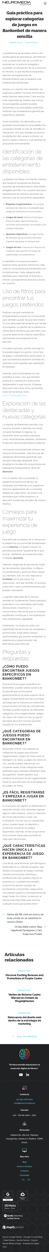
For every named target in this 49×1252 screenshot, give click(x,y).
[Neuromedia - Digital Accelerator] (16, 4)
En (29, 1180)
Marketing (31, 42)
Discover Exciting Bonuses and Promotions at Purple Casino (24, 976)
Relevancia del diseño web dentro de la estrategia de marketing (24, 1020)
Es (23, 1180)
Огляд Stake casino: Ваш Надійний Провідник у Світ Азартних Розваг (26, 930)
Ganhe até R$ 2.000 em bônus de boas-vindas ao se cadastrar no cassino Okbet (25, 918)
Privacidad (24, 1175)
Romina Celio (16, 43)
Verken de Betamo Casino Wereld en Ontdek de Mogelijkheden (24, 998)
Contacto (24, 1171)
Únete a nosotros (24, 1166)
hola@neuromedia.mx (24, 1103)
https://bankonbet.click (14, 395)
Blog (24, 1162)
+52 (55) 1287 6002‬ (24, 1099)
